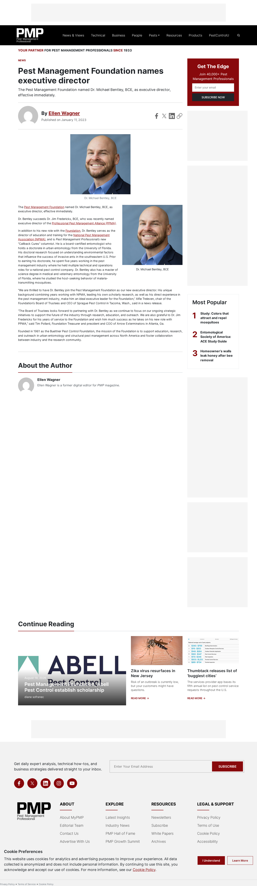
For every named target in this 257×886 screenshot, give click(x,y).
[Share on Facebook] (157, 116)
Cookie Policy (208, 833)
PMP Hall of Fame (120, 833)
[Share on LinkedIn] (172, 116)
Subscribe (227, 766)
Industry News (118, 825)
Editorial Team (71, 825)
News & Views (73, 35)
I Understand (211, 860)
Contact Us (69, 833)
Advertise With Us (75, 841)
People (137, 35)
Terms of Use (208, 825)
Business (118, 35)
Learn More (240, 860)
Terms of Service (27, 884)
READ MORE (139, 698)
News (22, 60)
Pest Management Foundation (44, 207)
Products (195, 35)
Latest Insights (118, 817)
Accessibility (207, 841)
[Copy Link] (179, 116)
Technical (98, 35)
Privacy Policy (208, 817)
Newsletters (161, 817)
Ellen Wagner (64, 113)
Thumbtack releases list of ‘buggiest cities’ (212, 673)
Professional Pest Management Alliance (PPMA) (84, 223)
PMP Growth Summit (123, 841)
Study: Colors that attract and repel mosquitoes (214, 317)
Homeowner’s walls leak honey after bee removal (216, 355)
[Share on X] (164, 116)
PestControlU (219, 35)
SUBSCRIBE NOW (213, 97)
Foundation (72, 230)
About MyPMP (72, 817)
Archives (158, 841)
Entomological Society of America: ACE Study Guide (215, 336)
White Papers (162, 833)
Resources (174, 35)
